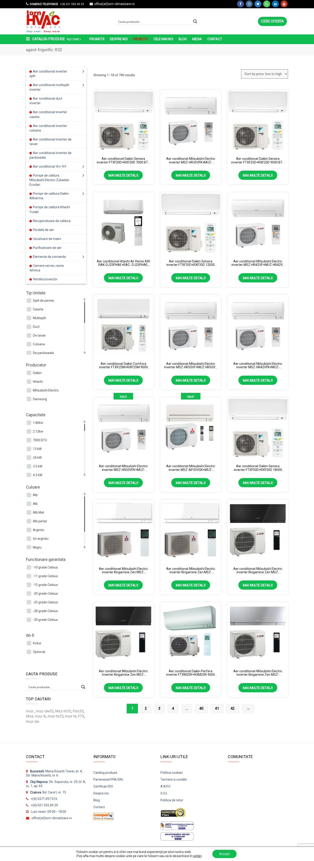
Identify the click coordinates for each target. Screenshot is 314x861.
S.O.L (164, 793)
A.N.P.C (165, 786)
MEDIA (197, 39)
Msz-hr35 (63, 711)
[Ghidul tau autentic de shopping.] (103, 815)
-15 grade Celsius (45, 585)
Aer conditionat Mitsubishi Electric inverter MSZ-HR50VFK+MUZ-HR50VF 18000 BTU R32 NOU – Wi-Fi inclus (123, 468)
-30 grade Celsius (45, 620)
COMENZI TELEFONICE (44, 4)
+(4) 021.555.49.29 (71, 4)
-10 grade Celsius (45, 567)
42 (233, 708)
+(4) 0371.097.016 (44, 799)
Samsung (40, 399)
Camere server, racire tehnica (46, 268)
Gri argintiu (41, 538)
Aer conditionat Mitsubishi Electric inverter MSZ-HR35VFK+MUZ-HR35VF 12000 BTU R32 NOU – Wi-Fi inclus (191, 160)
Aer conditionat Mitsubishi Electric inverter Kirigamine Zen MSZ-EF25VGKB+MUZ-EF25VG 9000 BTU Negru (123, 673)
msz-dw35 (45, 711)
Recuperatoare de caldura (52, 221)
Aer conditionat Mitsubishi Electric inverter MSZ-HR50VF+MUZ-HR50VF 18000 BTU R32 (190, 365)
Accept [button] (224, 854)
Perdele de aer (43, 230)
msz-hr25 (55, 716)
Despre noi (119, 39)
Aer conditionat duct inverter (45, 101)
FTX (81, 716)
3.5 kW (37, 466)
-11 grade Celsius (45, 576)
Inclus (37, 643)
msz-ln (40, 716)
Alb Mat (38, 512)
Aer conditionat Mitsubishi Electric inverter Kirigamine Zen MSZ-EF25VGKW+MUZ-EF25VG (190, 570)
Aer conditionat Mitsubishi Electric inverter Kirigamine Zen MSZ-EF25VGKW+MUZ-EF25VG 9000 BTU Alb (123, 570)
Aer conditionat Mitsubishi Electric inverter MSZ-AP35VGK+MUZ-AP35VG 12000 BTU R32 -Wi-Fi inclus (190, 468)
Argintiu (38, 530)
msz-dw (32, 721)
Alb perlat (40, 521)
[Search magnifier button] (195, 21)
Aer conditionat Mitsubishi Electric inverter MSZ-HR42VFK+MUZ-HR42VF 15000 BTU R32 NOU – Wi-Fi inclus (258, 365)
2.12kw (38, 431)
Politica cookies (171, 772)
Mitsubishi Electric (46, 390)
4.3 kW (37, 475)
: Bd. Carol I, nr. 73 (48, 792)
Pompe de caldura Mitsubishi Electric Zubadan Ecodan (49, 180)
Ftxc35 (78, 711)
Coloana (39, 344)
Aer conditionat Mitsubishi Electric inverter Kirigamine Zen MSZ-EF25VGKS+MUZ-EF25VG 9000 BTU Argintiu (257, 673)
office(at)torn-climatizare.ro (114, 4)
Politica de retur (171, 800)
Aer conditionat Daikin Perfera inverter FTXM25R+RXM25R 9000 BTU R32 (190, 673)
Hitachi (38, 381)
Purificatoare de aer (47, 248)
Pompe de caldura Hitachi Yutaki (49, 209)
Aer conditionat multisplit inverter (49, 87)
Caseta (38, 309)
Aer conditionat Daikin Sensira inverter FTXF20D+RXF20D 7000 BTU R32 (123, 160)
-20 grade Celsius (45, 593)
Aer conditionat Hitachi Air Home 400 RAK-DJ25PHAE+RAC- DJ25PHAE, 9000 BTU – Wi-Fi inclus (123, 263)
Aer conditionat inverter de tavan (50, 142)
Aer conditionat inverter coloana (48, 128)
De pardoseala (43, 353)
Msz (29, 716)
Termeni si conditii (173, 779)
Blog (183, 39)
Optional (39, 652)
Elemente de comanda (49, 257)
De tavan (39, 335)
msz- (30, 711)
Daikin (37, 373)
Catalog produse (105, 772)
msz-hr (70, 716)
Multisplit (39, 318)
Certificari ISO (103, 786)
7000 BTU (40, 440)
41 (217, 708)
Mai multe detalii (123, 175)
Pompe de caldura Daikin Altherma (49, 196)
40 (201, 708)
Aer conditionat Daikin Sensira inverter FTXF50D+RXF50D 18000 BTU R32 (258, 468)
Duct (36, 327)
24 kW (37, 457)
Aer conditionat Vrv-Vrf (49, 166)
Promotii (96, 39)
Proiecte (140, 39)
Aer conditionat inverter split (48, 74)
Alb (35, 495)
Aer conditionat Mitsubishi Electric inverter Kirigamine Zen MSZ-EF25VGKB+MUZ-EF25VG (257, 570)
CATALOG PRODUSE (56, 39)
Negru (37, 547)
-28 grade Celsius (45, 611)
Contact (214, 39)
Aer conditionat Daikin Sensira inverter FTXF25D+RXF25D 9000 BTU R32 (258, 160)
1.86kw (38, 423)
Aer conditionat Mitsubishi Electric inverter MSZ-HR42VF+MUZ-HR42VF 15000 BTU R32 (257, 263)
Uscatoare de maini (47, 239)
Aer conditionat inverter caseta (48, 114)
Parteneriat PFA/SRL (108, 779)
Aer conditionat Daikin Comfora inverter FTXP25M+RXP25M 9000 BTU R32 (123, 365)
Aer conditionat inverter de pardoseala (50, 155)
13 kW (37, 449)
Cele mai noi (163, 39)
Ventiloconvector (45, 279)
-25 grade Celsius (45, 602)
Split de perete (43, 300)
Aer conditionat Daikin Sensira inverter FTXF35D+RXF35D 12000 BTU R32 (190, 263)
